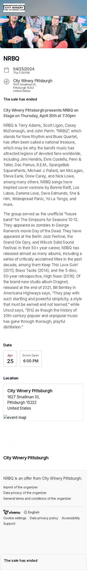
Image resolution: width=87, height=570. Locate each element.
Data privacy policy (44, 518)
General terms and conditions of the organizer (37, 498)
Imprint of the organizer (20, 487)
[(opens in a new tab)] (43, 418)
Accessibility (71, 518)
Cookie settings (14, 518)
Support (9, 523)
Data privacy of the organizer (25, 493)
